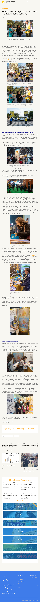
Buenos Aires (10, 436)
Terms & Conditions (5, 599)
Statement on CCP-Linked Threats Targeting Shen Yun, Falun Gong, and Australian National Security (10, 484)
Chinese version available (8, 421)
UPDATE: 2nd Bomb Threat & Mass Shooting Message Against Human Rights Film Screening (10, 495)
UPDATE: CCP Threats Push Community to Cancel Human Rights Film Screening (28, 495)
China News (4, 464)
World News (4, 8)
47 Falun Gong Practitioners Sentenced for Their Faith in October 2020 (10, 467)
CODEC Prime (36, 600)
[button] (27, 2)
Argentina (4, 436)
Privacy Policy (11, 599)
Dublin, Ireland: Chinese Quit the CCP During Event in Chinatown (29, 470)
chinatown (16, 436)
